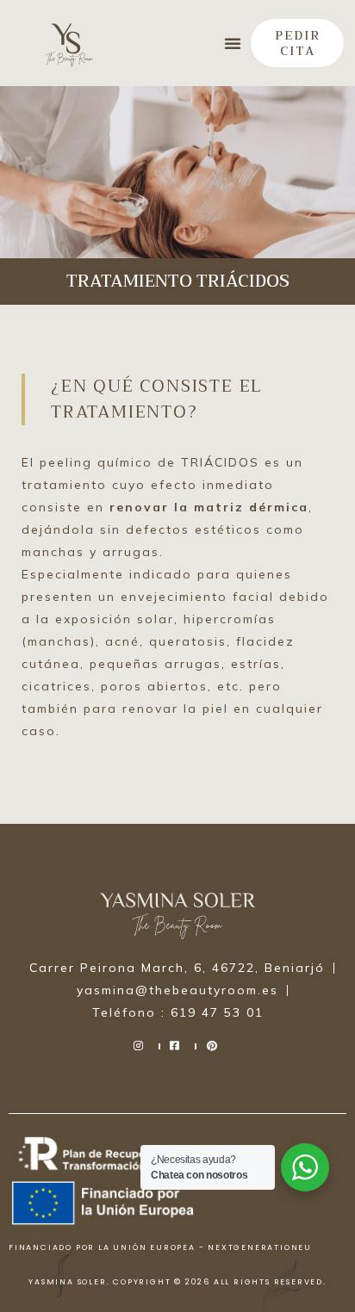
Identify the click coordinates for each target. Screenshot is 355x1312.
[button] (233, 43)
